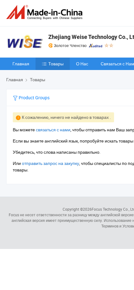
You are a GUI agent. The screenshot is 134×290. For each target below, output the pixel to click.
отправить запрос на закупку (50, 163)
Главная (20, 64)
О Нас (82, 64)
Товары (56, 64)
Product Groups (34, 98)
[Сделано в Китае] (45, 12)
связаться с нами (53, 130)
